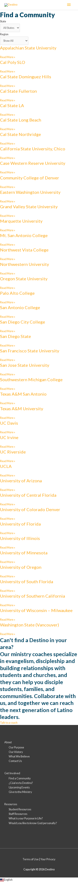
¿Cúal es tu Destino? (21, 783)
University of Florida (20, 523)
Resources (10, 804)
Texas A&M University (21, 408)
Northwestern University (24, 264)
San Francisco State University (29, 350)
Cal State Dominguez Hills (25, 76)
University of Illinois (20, 538)
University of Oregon (20, 567)
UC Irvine (9, 437)
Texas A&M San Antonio (23, 393)
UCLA (6, 466)
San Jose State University (24, 365)
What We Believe (19, 756)
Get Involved (12, 773)
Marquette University (21, 221)
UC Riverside (13, 451)
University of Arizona (21, 480)
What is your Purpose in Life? (26, 818)
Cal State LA (12, 105)
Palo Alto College (17, 293)
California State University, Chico (32, 148)
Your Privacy (47, 859)
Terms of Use (31, 859)
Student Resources (20, 809)
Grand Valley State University (29, 206)
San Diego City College (22, 321)
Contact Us (15, 761)
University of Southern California (32, 595)
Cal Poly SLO (12, 62)
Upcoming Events (19, 787)
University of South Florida (26, 581)
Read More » (7, 57)
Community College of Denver (29, 177)
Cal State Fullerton (18, 91)
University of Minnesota (23, 552)
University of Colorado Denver (30, 509)
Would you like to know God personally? (33, 823)
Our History (16, 752)
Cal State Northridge (20, 134)
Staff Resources (18, 814)
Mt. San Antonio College (24, 235)
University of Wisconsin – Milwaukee (36, 610)
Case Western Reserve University (32, 163)
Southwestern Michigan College (31, 379)
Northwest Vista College (24, 249)
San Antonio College (20, 307)
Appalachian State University (28, 47)
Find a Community (20, 778)
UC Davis (9, 423)
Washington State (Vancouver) (29, 624)
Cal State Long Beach (20, 119)
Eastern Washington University (30, 192)
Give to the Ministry (20, 792)
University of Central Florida (28, 495)
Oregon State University (23, 278)
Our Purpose (16, 747)
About (8, 742)
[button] (39, 879)
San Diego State (15, 336)
